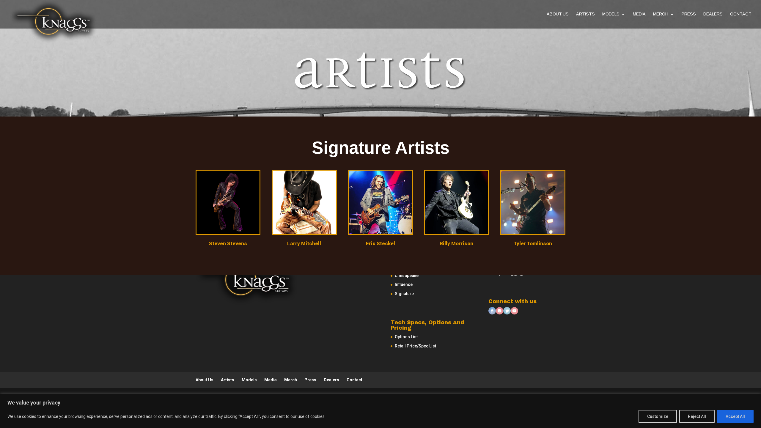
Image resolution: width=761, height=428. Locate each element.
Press (689, 14)
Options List (406, 336)
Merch (660, 14)
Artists (585, 14)
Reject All (697, 416)
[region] (380, 411)
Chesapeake (407, 275)
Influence (404, 284)
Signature (404, 293)
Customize (657, 416)
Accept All (735, 416)
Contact (740, 14)
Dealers (713, 14)
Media (639, 14)
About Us (558, 14)
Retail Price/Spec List (415, 346)
